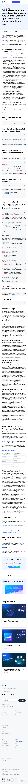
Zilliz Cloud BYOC (5, 714)
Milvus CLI (3, 731)
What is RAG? (4, 756)
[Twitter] (7, 694)
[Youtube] (2, 694)
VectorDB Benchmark (19, 716)
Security (17, 769)
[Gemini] (12, 706)
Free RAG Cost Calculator (20, 719)
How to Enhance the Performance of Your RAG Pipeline (14, 527)
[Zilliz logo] (4, 2)
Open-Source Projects (19, 714)
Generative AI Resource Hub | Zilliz (10, 532)
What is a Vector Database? (7, 758)
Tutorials (5, 8)
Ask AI (24, 781)
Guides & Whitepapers (6, 747)
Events (16, 747)
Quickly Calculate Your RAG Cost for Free (13, 582)
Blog (2, 739)
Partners (17, 745)
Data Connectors (5, 751)
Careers (16, 741)
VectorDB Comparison (6, 745)
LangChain (5, 57)
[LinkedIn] (4, 694)
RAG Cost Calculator (6, 441)
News (16, 743)
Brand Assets (18, 751)
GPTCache (4, 727)
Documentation (18, 712)
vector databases (9, 39)
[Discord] (11, 694)
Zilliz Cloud (22, 76)
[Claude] (10, 706)
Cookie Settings (5, 771)
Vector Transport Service (6, 733)
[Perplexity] (5, 706)
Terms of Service (5, 769)
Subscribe (22, 700)
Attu (2, 729)
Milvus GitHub (4, 551)
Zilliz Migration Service (6, 719)
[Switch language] (22, 2)
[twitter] (3, 575)
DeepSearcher (4, 723)
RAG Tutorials (18, 721)
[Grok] (7, 706)
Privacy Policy (12, 769)
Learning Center (5, 741)
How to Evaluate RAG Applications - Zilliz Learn (12, 530)
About (16, 739)
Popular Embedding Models (7, 749)
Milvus (18, 39)
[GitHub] (9, 694)
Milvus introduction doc (19, 205)
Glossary (3, 754)
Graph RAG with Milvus (7, 529)
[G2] (14, 694)
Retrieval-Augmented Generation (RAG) (10, 33)
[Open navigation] (25, 2)
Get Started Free (16, 1)
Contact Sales (18, 749)
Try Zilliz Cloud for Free (14, 566)
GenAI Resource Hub (6, 743)
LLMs (3, 37)
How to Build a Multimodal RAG (9, 525)
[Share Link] (11, 575)
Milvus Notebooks (18, 723)
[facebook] (5, 575)
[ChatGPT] (2, 706)
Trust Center (4, 760)
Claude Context (5, 725)
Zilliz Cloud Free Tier (5, 716)
